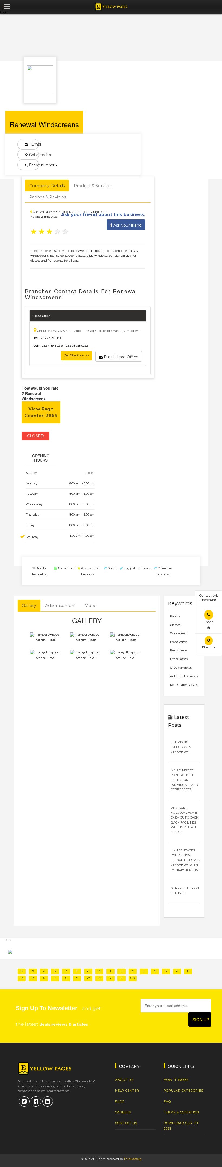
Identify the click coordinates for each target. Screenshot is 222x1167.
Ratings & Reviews (47, 197)
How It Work (176, 1080)
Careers (123, 1112)
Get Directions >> (76, 355)
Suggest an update (137, 568)
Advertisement (60, 605)
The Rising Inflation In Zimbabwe (181, 747)
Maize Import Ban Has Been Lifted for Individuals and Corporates (184, 780)
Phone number (33, 165)
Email (33, 144)
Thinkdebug (132, 1159)
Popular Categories (183, 1090)
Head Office (42, 316)
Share (111, 568)
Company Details (47, 185)
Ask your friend (127, 225)
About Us (124, 1080)
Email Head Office (120, 357)
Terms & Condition (181, 1112)
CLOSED (35, 435)
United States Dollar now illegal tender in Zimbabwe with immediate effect (185, 859)
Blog (120, 1101)
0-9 (132, 978)
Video (91, 605)
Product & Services (93, 185)
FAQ (167, 1101)
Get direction (33, 154)
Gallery (29, 605)
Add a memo (66, 568)
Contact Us (126, 1123)
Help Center (127, 1090)
